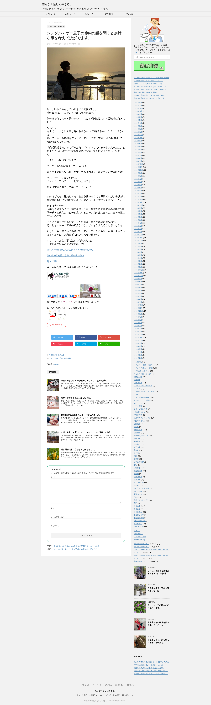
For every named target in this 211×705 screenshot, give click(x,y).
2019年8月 (138, 317)
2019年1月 (138, 331)
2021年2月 (138, 264)
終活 (135, 503)
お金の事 (137, 380)
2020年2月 (138, 299)
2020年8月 (138, 282)
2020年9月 (138, 279)
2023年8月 (138, 176)
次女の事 (137, 480)
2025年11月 (138, 111)
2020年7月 (138, 284)
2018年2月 (138, 358)
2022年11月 (138, 202)
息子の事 (61, 355)
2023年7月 (138, 179)
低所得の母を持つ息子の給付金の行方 (65, 255)
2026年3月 (138, 105)
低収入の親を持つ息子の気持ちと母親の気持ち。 (71, 250)
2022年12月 (138, 199)
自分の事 (137, 506)
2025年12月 (138, 108)
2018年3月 (138, 355)
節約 (135, 497)
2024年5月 (138, 149)
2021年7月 (138, 249)
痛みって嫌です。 (140, 561)
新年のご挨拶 (139, 462)
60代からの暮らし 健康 (143, 368)
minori (56, 364)
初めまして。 (89, 14)
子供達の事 (53, 355)
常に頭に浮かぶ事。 (141, 544)
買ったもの (138, 524)
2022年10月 (138, 205)
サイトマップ (50, 14)
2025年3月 (138, 126)
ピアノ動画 (129, 14)
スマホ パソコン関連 (142, 400)
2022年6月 (138, 217)
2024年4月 (138, 152)
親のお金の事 (139, 515)
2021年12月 (138, 235)
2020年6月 (138, 287)
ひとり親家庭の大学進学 (143, 386)
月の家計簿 (138, 471)
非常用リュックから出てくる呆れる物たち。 (151, 89)
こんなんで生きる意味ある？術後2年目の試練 (151, 78)
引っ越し (137, 444)
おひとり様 (138, 377)
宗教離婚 (137, 433)
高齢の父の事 (139, 527)
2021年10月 (138, 240)
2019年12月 (138, 305)
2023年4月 (138, 188)
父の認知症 (138, 491)
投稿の (138, 534)
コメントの (140, 537)
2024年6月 (138, 146)
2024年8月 (138, 144)
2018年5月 (138, 349)
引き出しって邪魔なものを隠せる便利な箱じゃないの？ (76, 546)
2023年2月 (138, 193)
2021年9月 (138, 243)
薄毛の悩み (138, 512)
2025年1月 (138, 132)
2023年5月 (138, 185)
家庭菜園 (137, 441)
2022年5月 (138, 220)
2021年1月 (138, 267)
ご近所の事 (138, 383)
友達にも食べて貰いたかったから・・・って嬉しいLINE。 (86, 432)
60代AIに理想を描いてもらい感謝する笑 (149, 95)
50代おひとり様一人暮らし (144, 365)
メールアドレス (57, 517)
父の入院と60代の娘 (141, 488)
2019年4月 (138, 323)
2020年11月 (138, 273)
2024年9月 (138, 141)
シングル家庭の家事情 (142, 397)
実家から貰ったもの (141, 436)
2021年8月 (138, 246)
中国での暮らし (140, 421)
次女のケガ (138, 477)
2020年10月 (138, 276)
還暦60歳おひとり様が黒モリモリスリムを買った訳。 (84, 380)
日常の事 (137, 468)
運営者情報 (109, 14)
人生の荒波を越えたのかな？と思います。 (150, 98)
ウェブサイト (56, 526)
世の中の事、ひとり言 (142, 418)
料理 (135, 456)
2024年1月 (138, 161)
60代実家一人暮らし (141, 371)
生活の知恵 (138, 494)
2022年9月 (138, 208)
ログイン (137, 531)
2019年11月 (138, 308)
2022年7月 (138, 214)
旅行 (135, 465)
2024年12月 (138, 135)
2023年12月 (138, 164)
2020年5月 (138, 290)
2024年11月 (138, 138)
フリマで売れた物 (140, 409)
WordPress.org (139, 540)
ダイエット (138, 403)
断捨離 (136, 459)
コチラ (136, 52)
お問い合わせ (70, 14)
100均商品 (138, 362)
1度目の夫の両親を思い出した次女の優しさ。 (81, 415)
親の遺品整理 (139, 518)
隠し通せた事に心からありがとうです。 (78, 450)
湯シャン (137, 485)
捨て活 (136, 453)
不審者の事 (138, 415)
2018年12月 (138, 334)
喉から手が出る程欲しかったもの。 (76, 398)
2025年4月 (138, 123)
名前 (53, 508)
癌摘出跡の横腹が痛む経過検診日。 (147, 92)
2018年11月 (138, 337)
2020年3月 (138, 296)
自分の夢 (137, 509)
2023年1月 (138, 196)
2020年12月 (138, 270)
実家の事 (137, 438)
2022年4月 (138, 223)
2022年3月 (138, 226)
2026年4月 (138, 102)
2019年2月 (138, 329)
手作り (136, 450)
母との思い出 (139, 483)
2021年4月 (138, 258)
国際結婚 (137, 424)
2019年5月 (138, 320)
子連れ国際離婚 (65, 358)
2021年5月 (138, 255)
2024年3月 (138, 155)
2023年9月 (138, 173)
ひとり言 (137, 389)
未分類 (136, 474)
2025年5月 (138, 120)
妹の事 (136, 427)
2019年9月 (138, 314)
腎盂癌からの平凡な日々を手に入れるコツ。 (151, 86)
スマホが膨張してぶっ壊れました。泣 (148, 81)
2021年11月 (138, 238)
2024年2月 (138, 158)
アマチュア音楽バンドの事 (144, 391)
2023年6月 (138, 182)
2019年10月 (138, 311)
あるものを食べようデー (143, 374)
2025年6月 (138, 117)
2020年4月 (138, 293)
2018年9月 (138, 343)
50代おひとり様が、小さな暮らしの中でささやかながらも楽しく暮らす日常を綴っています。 (105, 695)
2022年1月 (138, 232)
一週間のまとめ (140, 412)
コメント (54, 477)
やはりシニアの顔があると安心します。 (149, 84)
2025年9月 (138, 114)
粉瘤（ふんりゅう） (141, 500)
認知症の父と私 (140, 521)
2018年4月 (138, 352)
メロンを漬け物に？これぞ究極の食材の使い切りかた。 (76, 549)
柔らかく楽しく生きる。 (57, 4)
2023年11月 (138, 167)
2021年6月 (138, 252)
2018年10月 (138, 340)
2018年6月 (138, 346)
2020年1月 (138, 302)
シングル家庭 (54, 358)
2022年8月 (138, 211)
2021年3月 (138, 261)
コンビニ (137, 394)
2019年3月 (138, 326)
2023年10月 (138, 170)
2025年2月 (138, 129)
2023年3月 (138, 191)
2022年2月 (138, 229)
